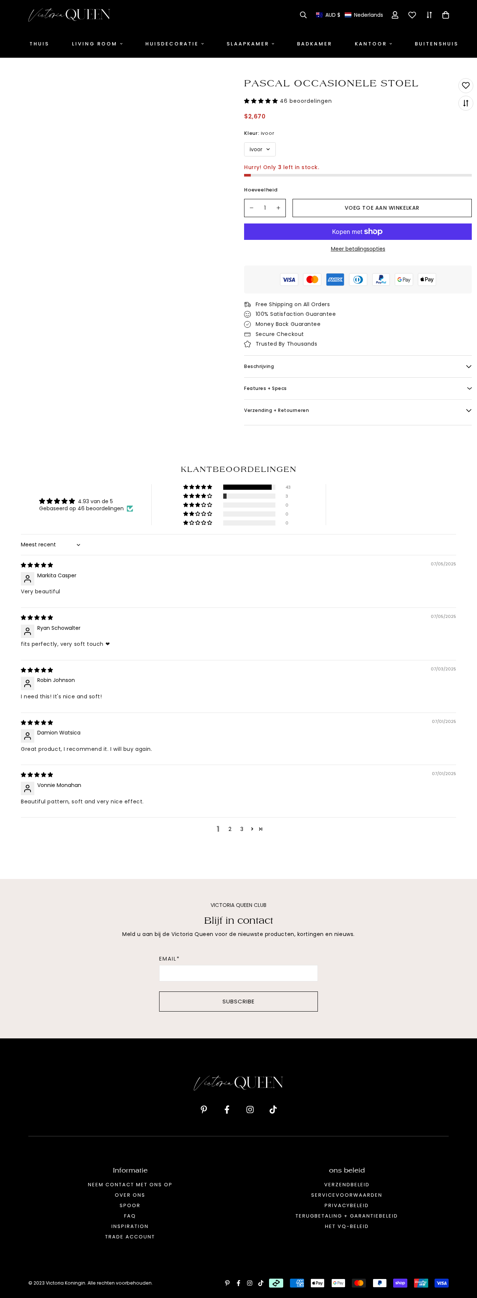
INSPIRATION (130, 1226)
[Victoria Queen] (69, 15)
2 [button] (229, 829)
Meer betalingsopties (358, 249)
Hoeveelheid (261, 189)
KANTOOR (371, 43)
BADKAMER (314, 43)
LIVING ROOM (94, 43)
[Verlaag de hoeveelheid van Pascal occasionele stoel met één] (251, 208)
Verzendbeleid (347, 1184)
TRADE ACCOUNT (130, 1236)
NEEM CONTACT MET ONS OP (130, 1184)
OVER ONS (130, 1195)
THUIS (39, 43)
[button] (349, 15)
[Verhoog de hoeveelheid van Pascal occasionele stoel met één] (279, 208)
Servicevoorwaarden (346, 1195)
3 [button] (241, 829)
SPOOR (130, 1205)
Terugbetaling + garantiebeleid (347, 1215)
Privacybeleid (347, 1205)
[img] (37, 565)
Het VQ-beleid (347, 1226)
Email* (169, 958)
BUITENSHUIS (436, 43)
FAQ (130, 1215)
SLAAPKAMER (248, 43)
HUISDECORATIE (172, 43)
